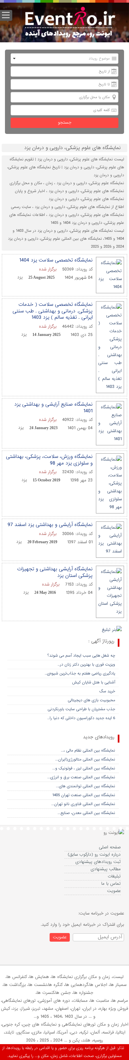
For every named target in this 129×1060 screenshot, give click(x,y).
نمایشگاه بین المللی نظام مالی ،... (88, 751)
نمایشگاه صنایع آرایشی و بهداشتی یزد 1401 (53, 407)
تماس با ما (111, 883)
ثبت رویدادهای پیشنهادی (98, 862)
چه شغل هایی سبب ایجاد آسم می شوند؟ (81, 656)
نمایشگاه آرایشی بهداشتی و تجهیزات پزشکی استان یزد (55, 572)
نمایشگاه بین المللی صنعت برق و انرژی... (81, 777)
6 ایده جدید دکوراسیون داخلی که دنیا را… (81, 718)
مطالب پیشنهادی (106, 869)
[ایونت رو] (69, 23)
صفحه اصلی (110, 847)
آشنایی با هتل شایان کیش (93, 682)
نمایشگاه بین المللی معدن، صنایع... (86, 813)
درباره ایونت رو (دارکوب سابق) (94, 854)
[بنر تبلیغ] (112, 630)
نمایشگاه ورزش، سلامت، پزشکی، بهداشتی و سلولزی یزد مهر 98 (49, 460)
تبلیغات (114, 876)
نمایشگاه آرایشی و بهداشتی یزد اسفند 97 (50, 525)
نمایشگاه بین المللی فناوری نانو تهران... (83, 804)
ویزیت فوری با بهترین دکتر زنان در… (86, 665)
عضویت (114, 891)
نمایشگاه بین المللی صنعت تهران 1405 (83, 795)
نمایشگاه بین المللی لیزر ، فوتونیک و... (83, 768)
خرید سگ (107, 691)
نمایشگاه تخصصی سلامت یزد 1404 (56, 260)
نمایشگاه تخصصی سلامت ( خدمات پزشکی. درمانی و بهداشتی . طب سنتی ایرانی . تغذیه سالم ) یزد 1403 (53, 311)
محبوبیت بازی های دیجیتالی (91, 700)
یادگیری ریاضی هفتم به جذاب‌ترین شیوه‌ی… (80, 673)
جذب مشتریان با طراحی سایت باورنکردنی (81, 709)
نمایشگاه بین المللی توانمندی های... (85, 786)
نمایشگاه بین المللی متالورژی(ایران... (85, 759)
